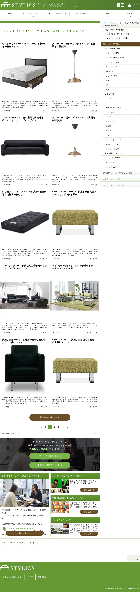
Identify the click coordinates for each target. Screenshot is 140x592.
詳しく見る (24, 533)
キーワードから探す (9, 433)
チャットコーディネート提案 (116, 38)
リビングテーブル (112, 62)
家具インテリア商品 (111, 44)
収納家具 (109, 126)
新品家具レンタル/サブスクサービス (118, 173)
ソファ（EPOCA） (113, 53)
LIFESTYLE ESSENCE (114, 158)
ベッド (108, 117)
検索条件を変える (48, 417)
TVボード (109, 71)
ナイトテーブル (111, 76)
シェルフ (109, 80)
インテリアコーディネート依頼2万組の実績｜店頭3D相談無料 (121, 24)
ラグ (107, 135)
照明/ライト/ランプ (113, 144)
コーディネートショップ (113, 185)
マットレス (110, 121)
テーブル (109, 103)
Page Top (133, 559)
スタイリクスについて (12, 577)
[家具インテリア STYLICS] (18, 4)
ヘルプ (30, 577)
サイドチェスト (111, 89)
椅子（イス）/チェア (113, 107)
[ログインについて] (129, 5)
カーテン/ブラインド (113, 140)
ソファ (108, 98)
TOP (3, 543)
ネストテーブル (111, 66)
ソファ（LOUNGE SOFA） (116, 57)
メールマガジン (111, 167)
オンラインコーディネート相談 (117, 34)
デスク (108, 85)
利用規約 (42, 577)
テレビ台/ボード (112, 112)
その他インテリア (112, 149)
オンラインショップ (111, 179)
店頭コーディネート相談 (114, 30)
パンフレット (111, 162)
